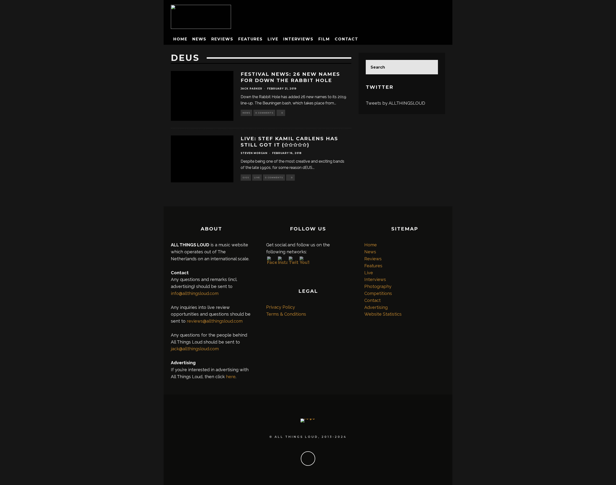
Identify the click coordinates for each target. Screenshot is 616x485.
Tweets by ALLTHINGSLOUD (395, 103)
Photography (377, 286)
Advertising (376, 307)
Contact (346, 39)
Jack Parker (251, 88)
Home (180, 39)
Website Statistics (383, 314)
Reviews (222, 39)
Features (250, 39)
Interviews (298, 39)
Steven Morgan (254, 153)
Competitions (378, 293)
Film (324, 39)
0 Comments (264, 113)
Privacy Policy (280, 307)
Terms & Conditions (286, 314)
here (231, 376)
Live (273, 39)
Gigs (246, 177)
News (199, 39)
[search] (431, 67)
